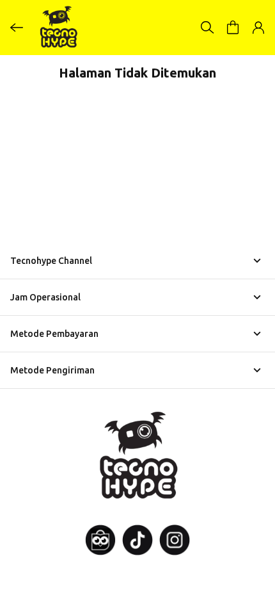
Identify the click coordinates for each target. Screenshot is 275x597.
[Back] (16, 27)
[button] (232, 27)
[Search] (207, 27)
